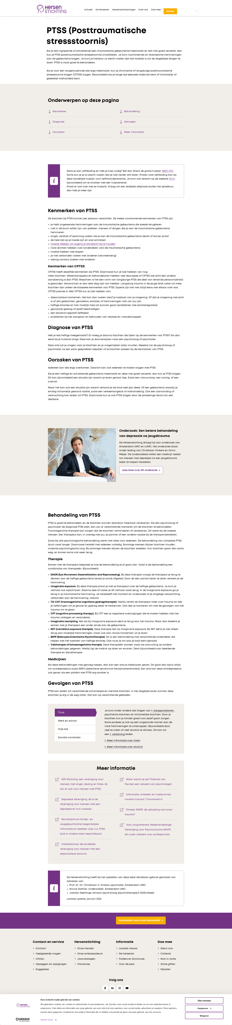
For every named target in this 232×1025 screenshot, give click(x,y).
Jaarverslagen (86, 959)
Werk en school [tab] (67, 721)
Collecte (166, 954)
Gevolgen (130, 122)
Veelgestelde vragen (48, 954)
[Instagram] (120, 988)
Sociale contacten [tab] (69, 737)
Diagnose (58, 122)
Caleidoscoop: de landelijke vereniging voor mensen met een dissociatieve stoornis (80, 849)
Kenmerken (59, 111)
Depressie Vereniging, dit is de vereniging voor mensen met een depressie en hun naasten (80, 804)
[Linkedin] (112, 988)
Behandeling (132, 111)
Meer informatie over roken (123, 740)
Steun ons (167, 948)
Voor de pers (126, 964)
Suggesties (42, 969)
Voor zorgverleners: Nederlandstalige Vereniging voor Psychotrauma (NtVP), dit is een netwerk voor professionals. (148, 830)
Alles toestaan (204, 1001)
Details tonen (47, 1020)
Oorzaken (59, 132)
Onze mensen (85, 948)
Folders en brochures (131, 959)
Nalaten (166, 969)
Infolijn (40, 959)
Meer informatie (134, 132)
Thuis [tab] (61, 712)
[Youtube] (127, 988)
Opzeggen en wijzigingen (51, 964)
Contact (41, 948)
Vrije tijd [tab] (63, 729)
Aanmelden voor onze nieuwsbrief (139, 920)
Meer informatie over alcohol (125, 747)
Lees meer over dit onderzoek (139, 470)
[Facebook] (105, 988)
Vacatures (83, 964)
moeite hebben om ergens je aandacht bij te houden (83, 244)
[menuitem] (88, 9)
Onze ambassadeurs (90, 954)
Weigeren (204, 1016)
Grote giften (168, 964)
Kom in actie (168, 959)
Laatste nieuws (128, 948)
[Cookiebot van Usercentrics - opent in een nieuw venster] (23, 1020)
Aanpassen (202, 1008)
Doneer (170, 11)
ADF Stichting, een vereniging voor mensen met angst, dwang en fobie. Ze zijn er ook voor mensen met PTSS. (83, 784)
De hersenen (126, 954)
